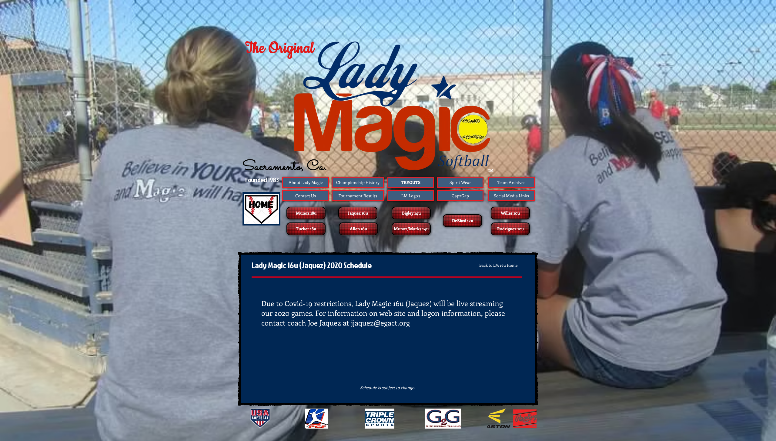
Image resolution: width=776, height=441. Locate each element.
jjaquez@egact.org (380, 322)
